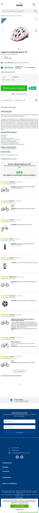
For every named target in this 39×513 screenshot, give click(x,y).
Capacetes (19, 15)
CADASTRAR (19, 432)
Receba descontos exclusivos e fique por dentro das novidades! (19, 415)
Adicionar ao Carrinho (15, 88)
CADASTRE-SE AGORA (19, 413)
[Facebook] (17, 458)
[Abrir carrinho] (35, 4)
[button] (18, 48)
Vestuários (12, 15)
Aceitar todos (19, 506)
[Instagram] (21, 458)
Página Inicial (4, 15)
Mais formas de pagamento (8, 72)
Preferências (19, 509)
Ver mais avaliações (19, 371)
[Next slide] (36, 31)
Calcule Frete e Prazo (6, 100)
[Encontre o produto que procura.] (35, 11)
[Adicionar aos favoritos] (36, 19)
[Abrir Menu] (2, 4)
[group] (19, 400)
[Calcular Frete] (36, 100)
